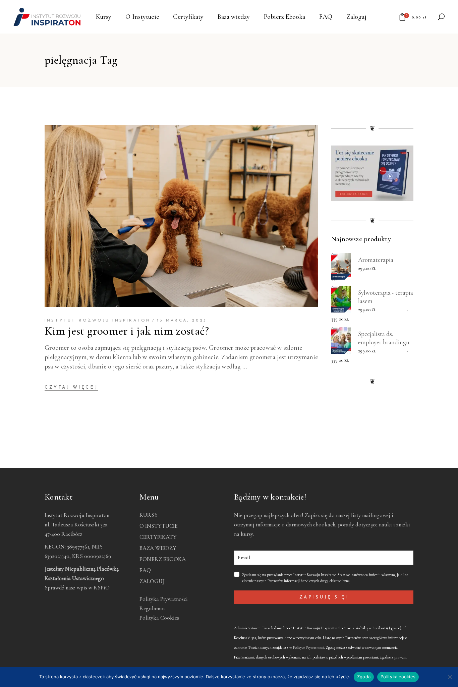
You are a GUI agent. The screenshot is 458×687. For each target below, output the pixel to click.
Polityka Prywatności (163, 599)
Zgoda (363, 676)
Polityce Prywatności (308, 647)
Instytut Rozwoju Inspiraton (98, 321)
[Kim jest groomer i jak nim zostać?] (181, 216)
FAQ (145, 570)
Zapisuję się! (323, 597)
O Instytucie (158, 525)
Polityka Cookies (159, 617)
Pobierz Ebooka (162, 559)
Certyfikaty (158, 536)
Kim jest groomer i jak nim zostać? (127, 331)
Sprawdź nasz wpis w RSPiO (77, 587)
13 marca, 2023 (182, 321)
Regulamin (152, 608)
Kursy (148, 514)
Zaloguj (152, 581)
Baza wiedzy (157, 548)
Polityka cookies (398, 676)
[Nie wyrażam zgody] (449, 677)
